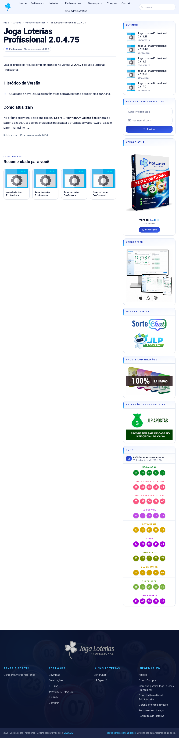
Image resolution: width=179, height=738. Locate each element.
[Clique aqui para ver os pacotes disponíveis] (149, 380)
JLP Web (53, 697)
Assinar (151, 129)
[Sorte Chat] (149, 324)
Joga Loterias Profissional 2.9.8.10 (152, 47)
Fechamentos (73, 3)
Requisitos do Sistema (151, 715)
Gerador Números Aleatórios (19, 674)
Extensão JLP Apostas (61, 691)
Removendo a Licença (151, 710)
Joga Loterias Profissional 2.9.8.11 (152, 35)
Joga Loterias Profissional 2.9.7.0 (152, 85)
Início (6, 22)
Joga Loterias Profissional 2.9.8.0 (152, 72)
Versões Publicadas (35, 22)
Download (54, 674)
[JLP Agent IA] (149, 341)
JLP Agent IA (100, 680)
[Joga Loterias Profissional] (7, 7)
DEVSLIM (68, 733)
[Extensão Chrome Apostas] (149, 425)
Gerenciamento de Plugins (154, 704)
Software (36, 3)
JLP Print (53, 685)
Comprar (54, 702)
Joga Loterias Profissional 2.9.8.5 (152, 60)
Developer (94, 3)
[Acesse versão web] (149, 275)
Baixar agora (151, 229)
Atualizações (56, 680)
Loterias (53, 3)
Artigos (17, 22)
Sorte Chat (100, 674)
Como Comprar (148, 680)
